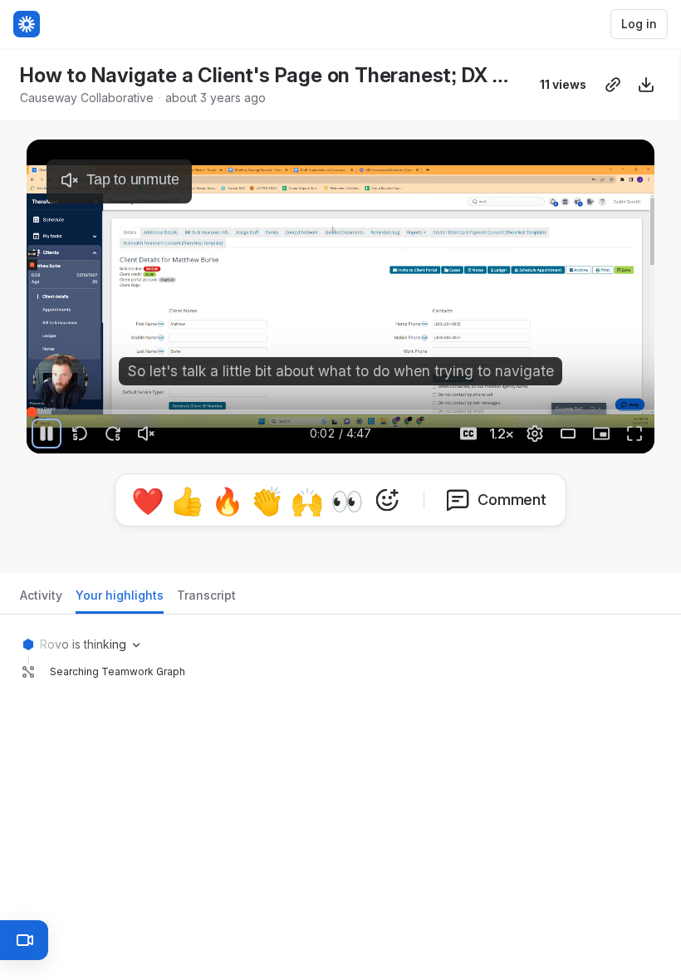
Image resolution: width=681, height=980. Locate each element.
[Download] (646, 84)
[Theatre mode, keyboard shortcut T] (568, 433)
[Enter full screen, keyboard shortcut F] (634, 433)
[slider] (340, 412)
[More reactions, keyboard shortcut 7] (387, 500)
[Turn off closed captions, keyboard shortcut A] (468, 433)
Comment (512, 499)
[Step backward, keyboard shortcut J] (79, 433)
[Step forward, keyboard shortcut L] (113, 433)
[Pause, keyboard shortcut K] (46, 433)
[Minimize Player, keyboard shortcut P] (601, 433)
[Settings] (535, 433)
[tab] (41, 600)
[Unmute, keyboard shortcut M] (146, 433)
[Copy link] (613, 84)
